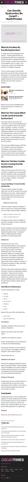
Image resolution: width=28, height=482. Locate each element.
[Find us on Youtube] (7, 478)
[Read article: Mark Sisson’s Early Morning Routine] (4, 92)
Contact (11, 469)
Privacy (16, 469)
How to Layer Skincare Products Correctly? (10, 450)
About (6, 469)
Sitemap (7, 471)
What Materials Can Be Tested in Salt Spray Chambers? (13, 439)
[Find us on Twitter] (3, 478)
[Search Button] (26, 2)
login (5, 420)
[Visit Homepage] (14, 2)
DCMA (21, 469)
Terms (2, 471)
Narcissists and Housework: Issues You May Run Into (16, 97)
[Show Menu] (2, 2)
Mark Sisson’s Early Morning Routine (16, 90)
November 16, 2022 (12, 99)
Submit (12, 471)
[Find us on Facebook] (1, 478)
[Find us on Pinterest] (9, 478)
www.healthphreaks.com (15, 415)
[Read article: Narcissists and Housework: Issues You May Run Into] (4, 98)
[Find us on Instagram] (5, 478)
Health (5, 6)
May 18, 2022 (4, 22)
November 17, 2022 (12, 93)
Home (2, 6)
